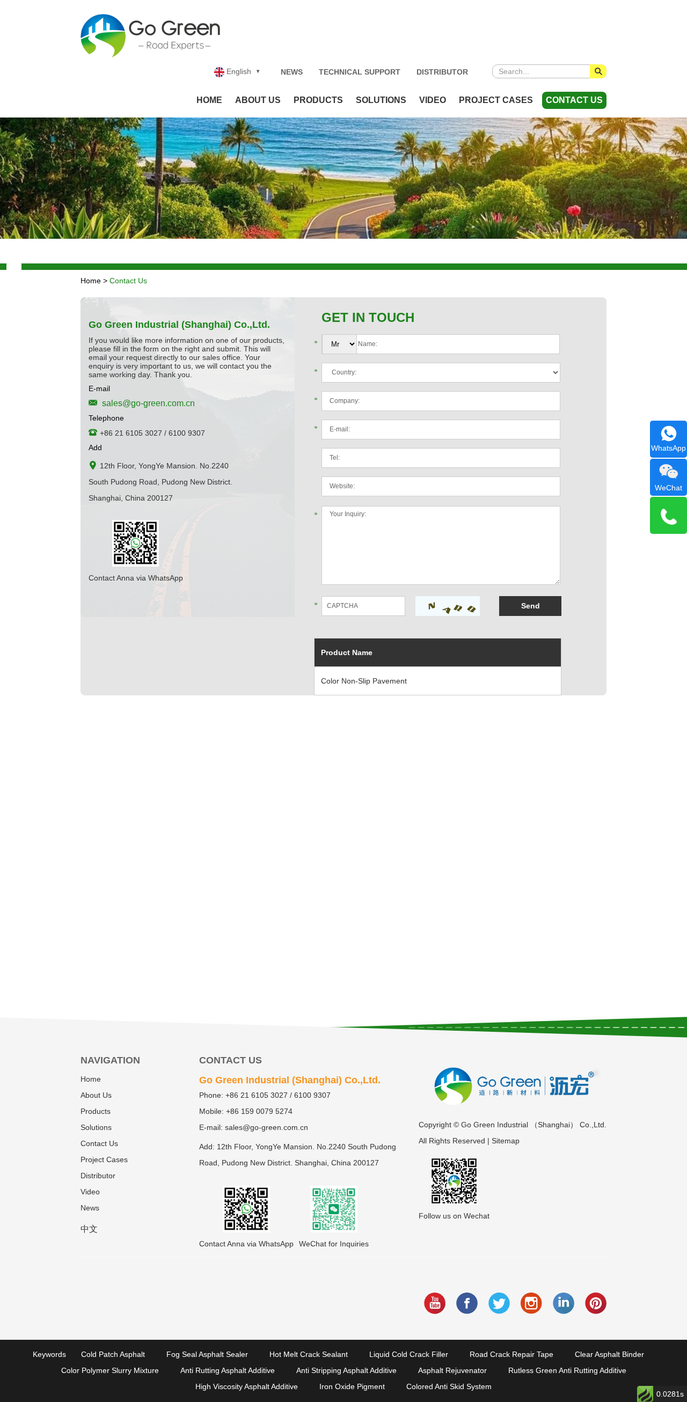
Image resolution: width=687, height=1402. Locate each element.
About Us (258, 100)
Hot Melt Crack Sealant (308, 1354)
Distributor (442, 72)
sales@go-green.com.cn (148, 403)
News (292, 72)
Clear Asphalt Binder (609, 1354)
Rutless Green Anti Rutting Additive (567, 1370)
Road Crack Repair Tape (511, 1354)
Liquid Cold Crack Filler (408, 1354)
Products (318, 100)
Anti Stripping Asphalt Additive (346, 1370)
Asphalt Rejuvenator (452, 1370)
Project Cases (496, 100)
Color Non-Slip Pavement (364, 681)
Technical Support (359, 72)
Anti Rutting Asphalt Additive (227, 1370)
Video (432, 100)
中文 (89, 1229)
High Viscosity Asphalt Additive (246, 1386)
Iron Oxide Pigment (352, 1386)
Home (209, 100)
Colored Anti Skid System (449, 1386)
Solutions (381, 100)
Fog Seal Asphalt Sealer (207, 1354)
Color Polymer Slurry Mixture (110, 1370)
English (237, 71)
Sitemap (506, 1140)
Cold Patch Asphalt (113, 1354)
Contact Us (574, 100)
